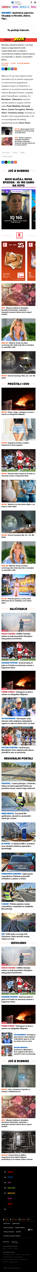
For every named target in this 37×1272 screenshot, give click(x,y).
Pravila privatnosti (8, 1232)
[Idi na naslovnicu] (17, 4)
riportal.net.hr (19, 1257)
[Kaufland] (18, 235)
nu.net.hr (5, 1262)
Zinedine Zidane (7, 156)
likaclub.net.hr (13, 1262)
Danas (10, 1172)
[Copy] (15, 69)
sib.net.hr (18, 1254)
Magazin (11, 1187)
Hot (9, 1182)
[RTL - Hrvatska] (6, 1242)
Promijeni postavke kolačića (11, 1236)
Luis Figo (14, 153)
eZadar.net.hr (23, 1259)
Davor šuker (6, 153)
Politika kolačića (20, 1228)
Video (10, 1203)
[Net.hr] (15, 1242)
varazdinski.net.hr (8, 1257)
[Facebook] (2, 69)
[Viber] (12, 69)
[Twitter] (6, 69)
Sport (10, 1177)
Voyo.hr (16, 1249)
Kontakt (18, 1232)
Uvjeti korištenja (8, 1228)
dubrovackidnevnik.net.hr (10, 1259)
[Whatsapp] (9, 69)
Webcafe (11, 1193)
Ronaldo (22, 153)
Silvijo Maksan (24, 63)
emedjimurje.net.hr (8, 1254)
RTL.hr (5, 1249)
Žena (10, 1198)
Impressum (6, 1223)
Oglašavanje (16, 1223)
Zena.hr (10, 1249)
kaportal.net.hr (26, 1254)
